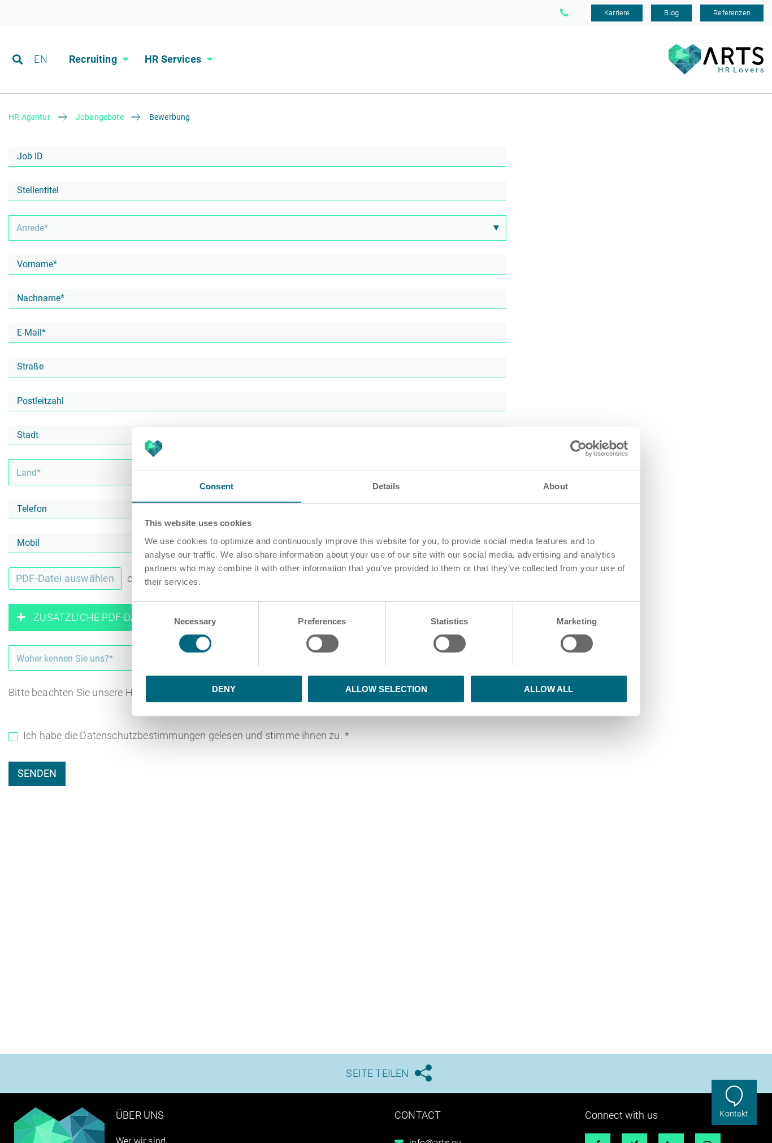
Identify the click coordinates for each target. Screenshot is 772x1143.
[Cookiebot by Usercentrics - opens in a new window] (578, 448)
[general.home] (716, 71)
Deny (224, 688)
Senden (37, 773)
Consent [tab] (216, 485)
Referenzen (732, 12)
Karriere (617, 12)
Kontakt (733, 1113)
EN (40, 59)
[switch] (322, 643)
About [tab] (555, 485)
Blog (671, 12)
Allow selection (386, 688)
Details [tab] (386, 485)
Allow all (548, 688)
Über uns (140, 1115)
